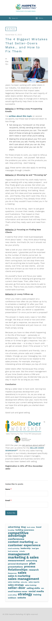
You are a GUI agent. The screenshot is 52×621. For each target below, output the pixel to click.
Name (8, 489)
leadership (26, 548)
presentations (15, 567)
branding (11, 530)
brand (38, 527)
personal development (18, 564)
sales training (30, 585)
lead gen (35, 548)
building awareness (24, 530)
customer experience (24, 545)
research (34, 570)
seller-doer (16, 587)
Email (8, 500)
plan (32, 563)
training (37, 595)
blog (23, 527)
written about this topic (20, 116)
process (29, 566)
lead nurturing (13, 551)
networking (31, 560)
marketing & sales (23, 557)
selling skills (33, 588)
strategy (25, 594)
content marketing (20, 542)
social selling (12, 595)
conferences (16, 539)
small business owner (17, 591)
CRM (36, 542)
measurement (16, 560)
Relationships (18, 569)
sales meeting (13, 582)
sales (22, 572)
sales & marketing (19, 576)
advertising (14, 527)
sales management (23, 578)
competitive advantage (18, 534)
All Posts (12, 29)
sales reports (34, 582)
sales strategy (16, 585)
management (19, 554)
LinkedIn (22, 551)
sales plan (24, 582)
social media (36, 591)
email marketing (13, 548)
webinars (12, 598)
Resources (12, 573)
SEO (42, 588)
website (21, 597)
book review (31, 527)
